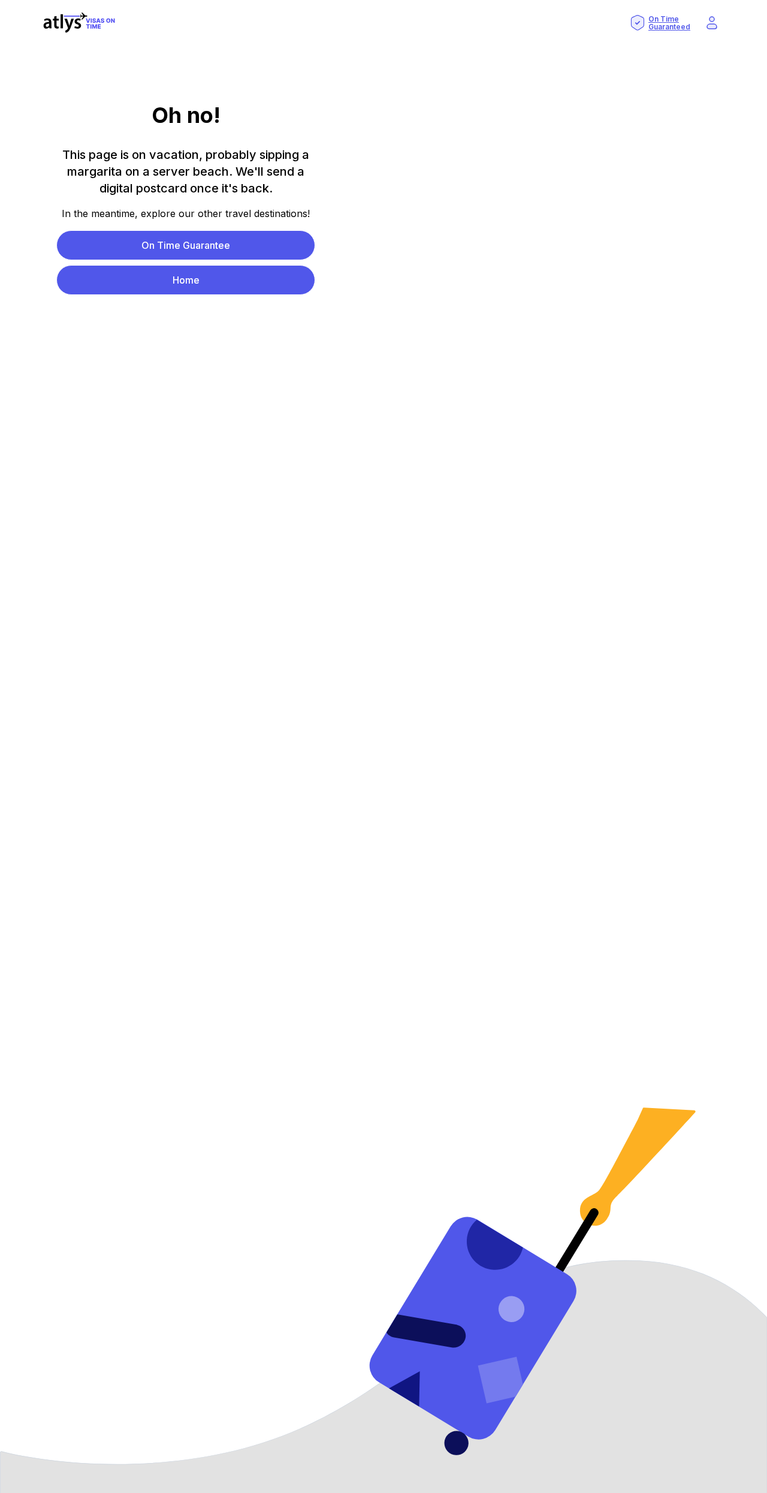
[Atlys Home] (79, 23)
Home (186, 280)
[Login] (712, 23)
